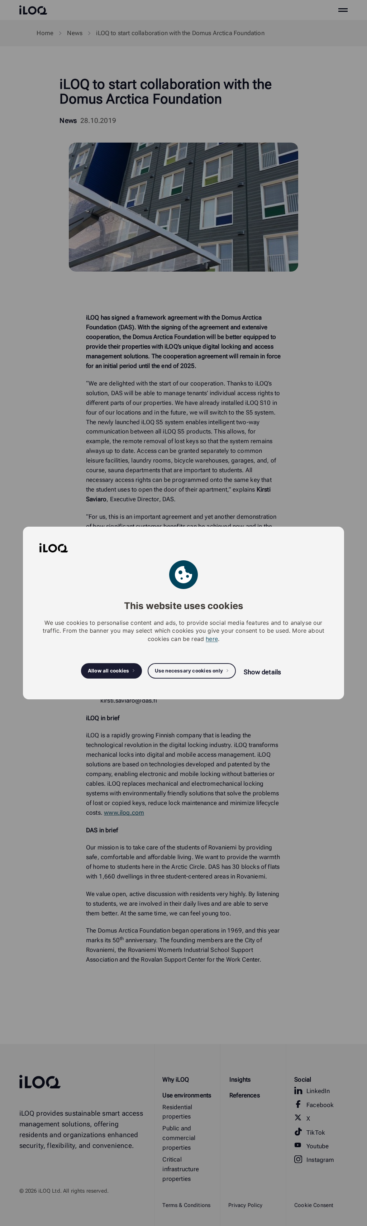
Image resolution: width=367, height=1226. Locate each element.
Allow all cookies (108, 671)
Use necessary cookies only (189, 671)
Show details (262, 672)
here (212, 638)
